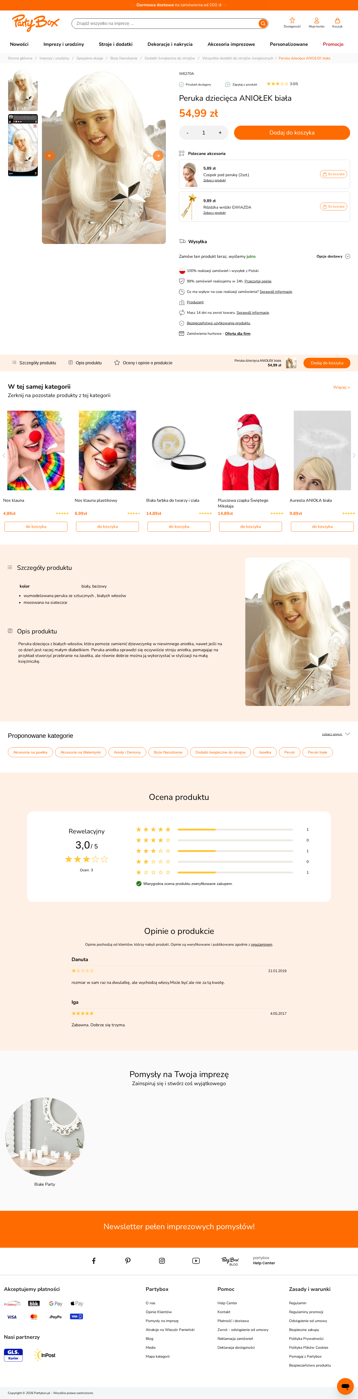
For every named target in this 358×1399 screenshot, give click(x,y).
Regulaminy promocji (306, 1311)
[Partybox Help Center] (264, 1273)
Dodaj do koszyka (292, 133)
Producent (195, 302)
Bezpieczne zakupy (304, 1329)
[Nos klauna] (36, 450)
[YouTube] (196, 1273)
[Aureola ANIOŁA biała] (322, 450)
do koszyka (36, 526)
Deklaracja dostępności (236, 1347)
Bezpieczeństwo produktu (310, 1365)
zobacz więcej (332, 734)
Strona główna (20, 58)
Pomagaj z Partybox (305, 1356)
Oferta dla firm (237, 333)
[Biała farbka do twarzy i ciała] (179, 450)
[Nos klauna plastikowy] (107, 450)
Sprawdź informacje (276, 291)
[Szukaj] (263, 23)
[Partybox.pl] (35, 31)
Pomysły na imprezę (162, 1320)
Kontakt (224, 1311)
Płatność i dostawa (233, 1320)
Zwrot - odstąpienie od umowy (243, 1329)
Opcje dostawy (329, 256)
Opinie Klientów (159, 1311)
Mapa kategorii (158, 1356)
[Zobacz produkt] (191, 174)
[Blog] (230, 1273)
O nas (150, 1303)
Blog (149, 1338)
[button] (292, 23)
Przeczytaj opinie (258, 281)
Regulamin (297, 1303)
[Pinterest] (128, 1273)
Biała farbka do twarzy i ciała (172, 500)
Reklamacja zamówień (235, 1338)
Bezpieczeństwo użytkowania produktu (218, 323)
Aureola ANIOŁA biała (311, 500)
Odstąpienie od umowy (308, 1320)
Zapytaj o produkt (244, 84)
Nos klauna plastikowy (96, 500)
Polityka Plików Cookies (308, 1347)
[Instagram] (162, 1273)
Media (150, 1347)
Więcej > (341, 387)
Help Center (227, 1303)
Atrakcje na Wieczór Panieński (170, 1329)
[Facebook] (94, 1273)
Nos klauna (13, 500)
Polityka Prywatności (306, 1338)
